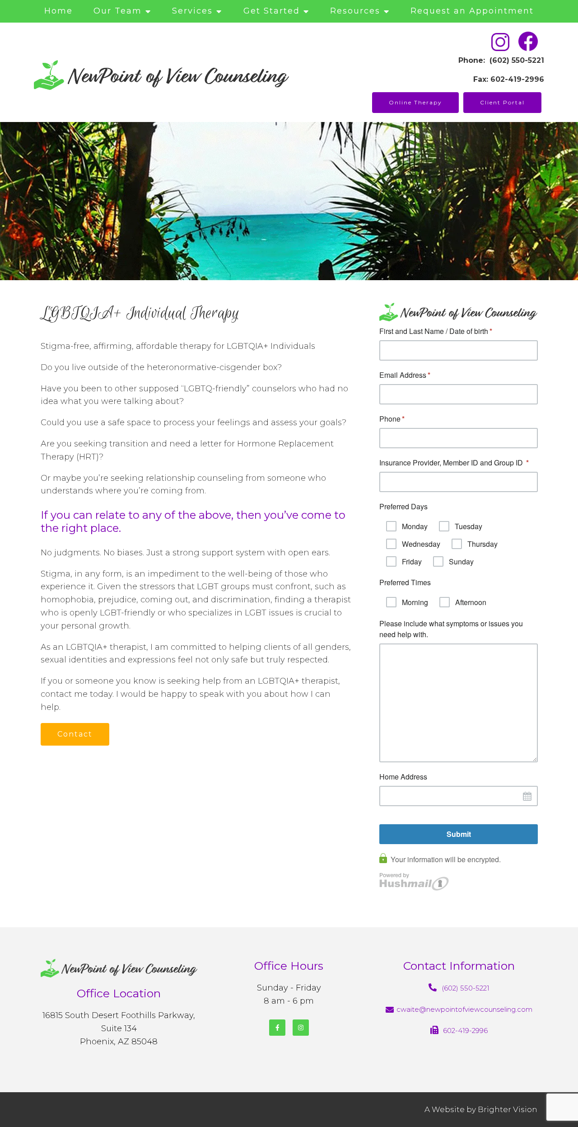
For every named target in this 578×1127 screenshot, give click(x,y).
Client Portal (502, 102)
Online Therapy (415, 102)
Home (58, 11)
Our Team (117, 11)
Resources (355, 11)
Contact (75, 734)
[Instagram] (301, 1027)
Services (192, 11)
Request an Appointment (472, 11)
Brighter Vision (507, 1109)
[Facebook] (277, 1027)
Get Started (271, 11)
